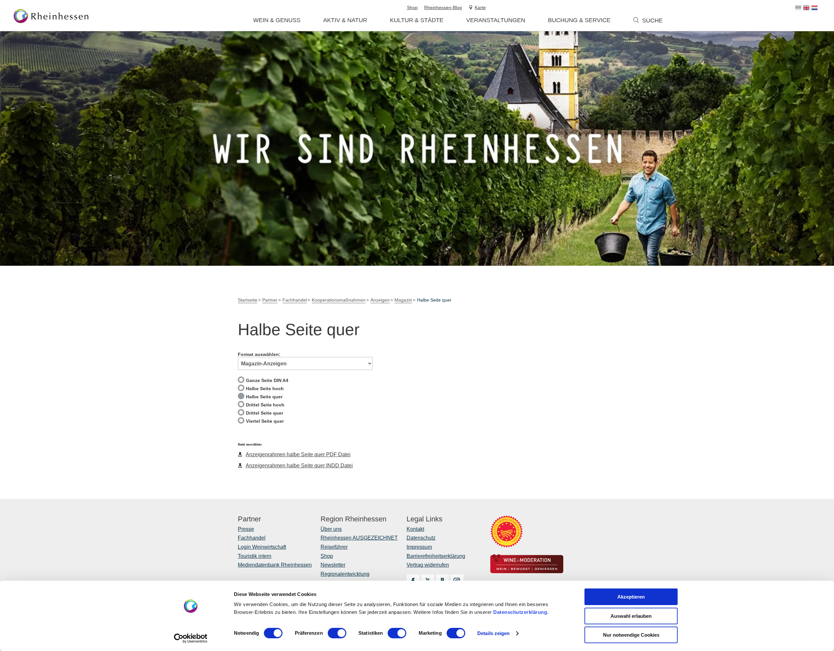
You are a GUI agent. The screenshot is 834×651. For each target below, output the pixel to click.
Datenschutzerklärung (520, 612)
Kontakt (415, 529)
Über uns (331, 529)
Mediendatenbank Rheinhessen (275, 565)
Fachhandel (252, 538)
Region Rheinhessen (353, 519)
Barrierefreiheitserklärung (436, 556)
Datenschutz (421, 538)
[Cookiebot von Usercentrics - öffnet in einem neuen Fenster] (190, 638)
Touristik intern (254, 556)
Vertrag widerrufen (428, 565)
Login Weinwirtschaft (262, 547)
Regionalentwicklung (345, 574)
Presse (246, 529)
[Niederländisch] (814, 7)
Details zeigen (493, 633)
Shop (327, 556)
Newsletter (333, 565)
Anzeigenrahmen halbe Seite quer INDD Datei (299, 465)
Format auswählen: (259, 354)
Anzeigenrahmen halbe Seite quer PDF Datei (298, 454)
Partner (249, 519)
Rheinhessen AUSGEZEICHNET (359, 538)
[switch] (337, 633)
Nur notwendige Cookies (631, 635)
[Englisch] (806, 7)
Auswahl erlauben (631, 616)
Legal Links (424, 519)
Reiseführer (334, 547)
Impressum (419, 547)
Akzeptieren (631, 597)
